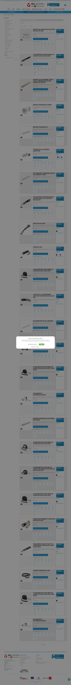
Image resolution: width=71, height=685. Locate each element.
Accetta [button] (41, 344)
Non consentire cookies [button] (32, 344)
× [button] (53, 337)
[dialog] (35, 342)
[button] (35, 346)
